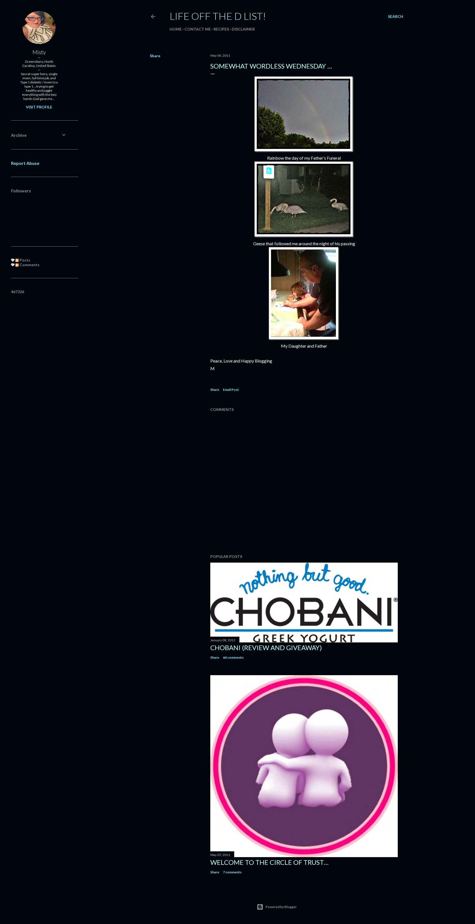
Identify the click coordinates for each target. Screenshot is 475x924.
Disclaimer (243, 29)
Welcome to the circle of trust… (269, 862)
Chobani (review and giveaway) (266, 648)
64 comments (233, 657)
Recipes (221, 29)
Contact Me (197, 29)
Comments (29, 264)
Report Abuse (25, 163)
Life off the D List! (218, 16)
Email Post (231, 390)
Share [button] (155, 55)
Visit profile (39, 107)
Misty (39, 52)
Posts (24, 260)
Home (176, 29)
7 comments (232, 872)
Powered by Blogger (281, 907)
